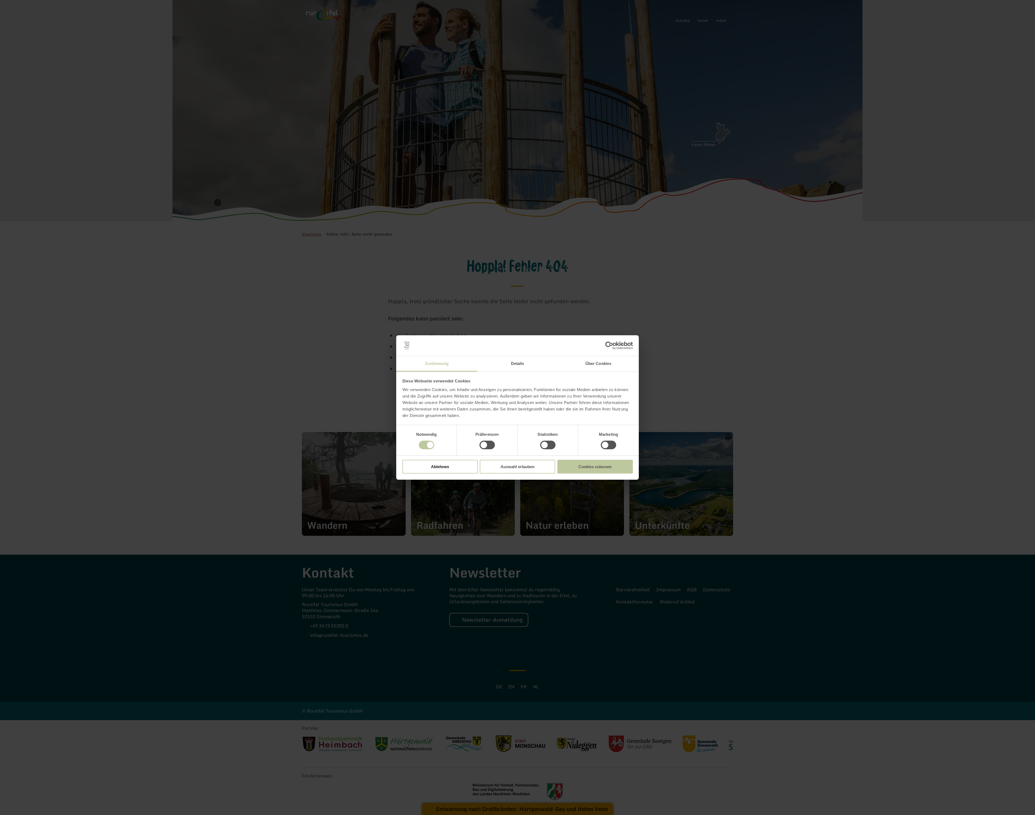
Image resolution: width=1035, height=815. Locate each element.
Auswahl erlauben (517, 466)
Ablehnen (440, 466)
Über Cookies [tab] (598, 363)
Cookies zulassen (595, 466)
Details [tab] (517, 363)
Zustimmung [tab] (437, 363)
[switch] (487, 445)
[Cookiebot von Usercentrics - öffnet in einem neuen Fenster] (609, 345)
